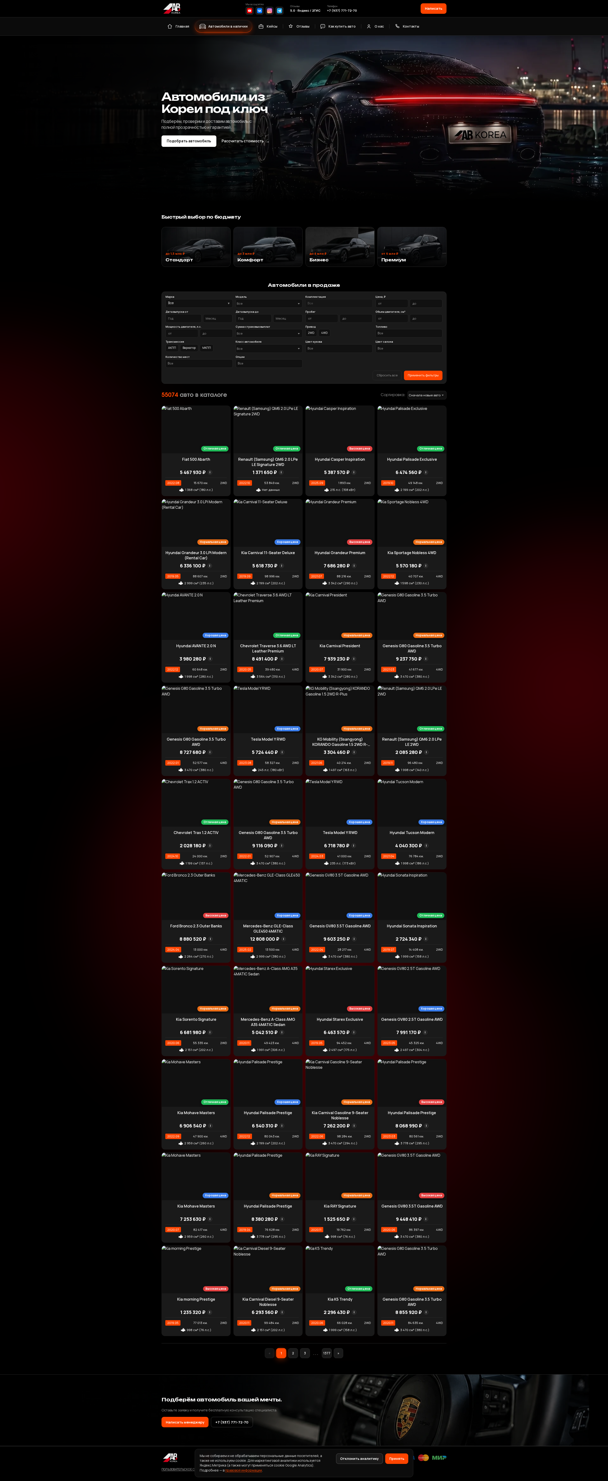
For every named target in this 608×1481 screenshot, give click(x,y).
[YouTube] (250, 11)
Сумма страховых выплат (253, 326)
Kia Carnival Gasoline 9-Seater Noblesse (340, 1115)
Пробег (310, 311)
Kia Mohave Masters (196, 1112)
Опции (240, 356)
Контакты (411, 26)
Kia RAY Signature (340, 1206)
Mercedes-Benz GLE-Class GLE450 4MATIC (268, 928)
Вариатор (189, 348)
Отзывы (302, 26)
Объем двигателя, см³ (390, 311)
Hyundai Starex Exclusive (340, 1019)
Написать (433, 8)
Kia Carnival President (340, 645)
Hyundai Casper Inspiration (340, 459)
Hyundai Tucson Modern (412, 832)
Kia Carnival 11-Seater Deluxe (268, 552)
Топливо (381, 326)
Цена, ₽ (380, 296)
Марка (170, 296)
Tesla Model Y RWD (268, 739)
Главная (182, 26)
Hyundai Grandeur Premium (340, 552)
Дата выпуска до (247, 311)
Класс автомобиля (248, 341)
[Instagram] (270, 11)
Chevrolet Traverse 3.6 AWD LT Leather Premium (268, 648)
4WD (324, 333)
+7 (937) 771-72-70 (342, 10)
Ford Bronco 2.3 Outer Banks (196, 926)
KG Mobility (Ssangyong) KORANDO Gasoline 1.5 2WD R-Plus (340, 744)
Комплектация (315, 296)
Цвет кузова (313, 341)
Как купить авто (342, 26)
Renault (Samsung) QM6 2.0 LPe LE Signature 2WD (268, 462)
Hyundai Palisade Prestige (268, 1112)
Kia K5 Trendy (340, 1299)
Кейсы (272, 26)
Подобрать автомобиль (189, 141)
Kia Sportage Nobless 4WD (412, 552)
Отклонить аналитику (359, 1458)
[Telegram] (280, 11)
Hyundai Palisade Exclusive (412, 459)
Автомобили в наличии (228, 26)
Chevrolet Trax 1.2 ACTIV (196, 832)
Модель (241, 296)
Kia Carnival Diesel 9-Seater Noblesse (268, 1302)
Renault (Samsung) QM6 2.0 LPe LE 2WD (412, 742)
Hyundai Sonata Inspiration (412, 926)
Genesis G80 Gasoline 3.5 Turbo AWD (412, 648)
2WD (311, 333)
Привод (310, 326)
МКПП (206, 348)
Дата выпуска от (177, 311)
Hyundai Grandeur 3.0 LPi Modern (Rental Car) (196, 555)
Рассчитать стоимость (246, 141)
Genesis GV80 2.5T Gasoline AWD (412, 1019)
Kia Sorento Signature (196, 1019)
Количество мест (178, 356)
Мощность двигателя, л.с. (183, 326)
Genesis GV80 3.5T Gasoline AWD (340, 926)
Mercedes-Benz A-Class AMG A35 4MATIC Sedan (268, 1022)
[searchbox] (339, 303)
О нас (379, 26)
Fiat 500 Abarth (196, 459)
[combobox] (269, 303)
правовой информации (243, 1470)
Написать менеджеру (185, 1422)
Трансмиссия (175, 341)
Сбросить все (387, 375)
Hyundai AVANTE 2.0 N (196, 645)
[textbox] (267, 303)
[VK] (260, 11)
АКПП (172, 348)
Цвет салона (384, 341)
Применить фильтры (423, 375)
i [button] (209, 472)
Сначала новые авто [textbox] (425, 395)
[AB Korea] (172, 8)
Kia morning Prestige (196, 1299)
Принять (396, 1458)
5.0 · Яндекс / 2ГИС (305, 10)
